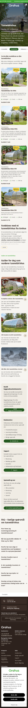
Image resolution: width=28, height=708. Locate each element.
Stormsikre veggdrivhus (4, 658)
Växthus (3, 653)
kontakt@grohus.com (6, 635)
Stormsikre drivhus (6, 655)
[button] (3, 5)
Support (17, 658)
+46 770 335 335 (5, 633)
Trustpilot (4, 594)
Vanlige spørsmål (19, 655)
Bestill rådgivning (19, 663)
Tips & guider (18, 660)
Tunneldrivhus (4, 662)
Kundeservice (18, 653)
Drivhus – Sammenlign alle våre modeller (11, 21)
